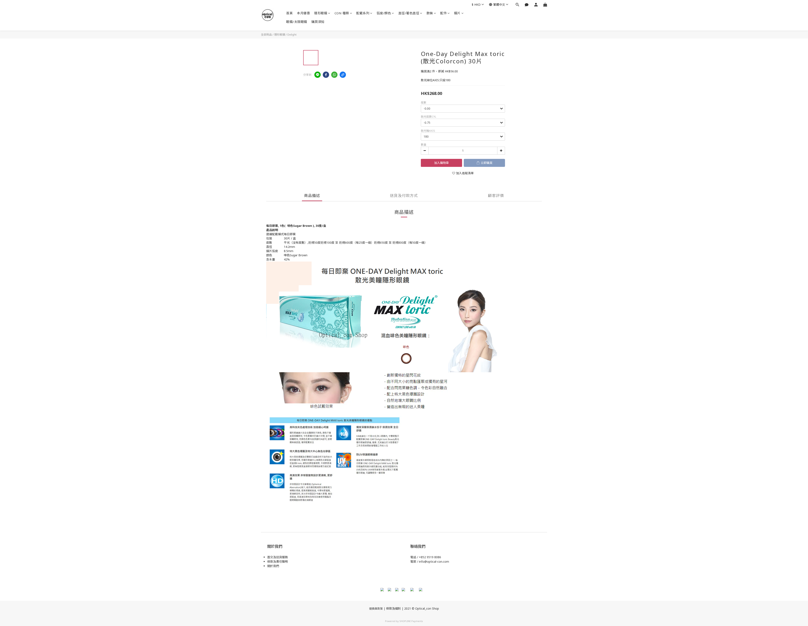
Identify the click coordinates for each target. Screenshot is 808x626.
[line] (317, 75)
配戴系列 (362, 13)
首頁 (289, 13)
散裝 (430, 13)
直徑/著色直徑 (408, 13)
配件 (443, 13)
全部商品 (266, 34)
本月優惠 (303, 13)
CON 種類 (342, 13)
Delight (291, 34)
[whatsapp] (334, 75)
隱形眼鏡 (320, 13)
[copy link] (343, 75)
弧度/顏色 (384, 13)
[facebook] (326, 75)
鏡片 (457, 13)
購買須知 (317, 22)
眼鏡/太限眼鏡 (296, 22)
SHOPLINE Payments (411, 621)
